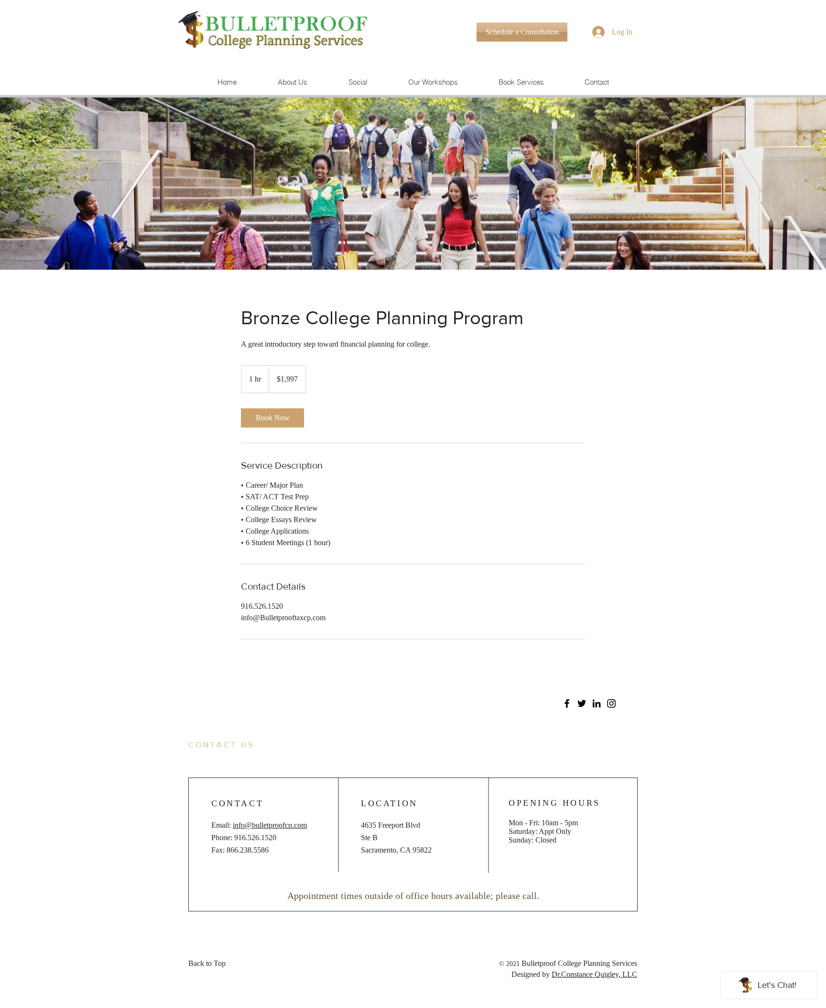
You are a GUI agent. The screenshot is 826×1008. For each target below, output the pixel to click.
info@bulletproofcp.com (270, 825)
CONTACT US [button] (221, 745)
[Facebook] (567, 703)
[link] (272, 417)
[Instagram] (611, 703)
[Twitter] (581, 703)
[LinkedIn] (596, 703)
